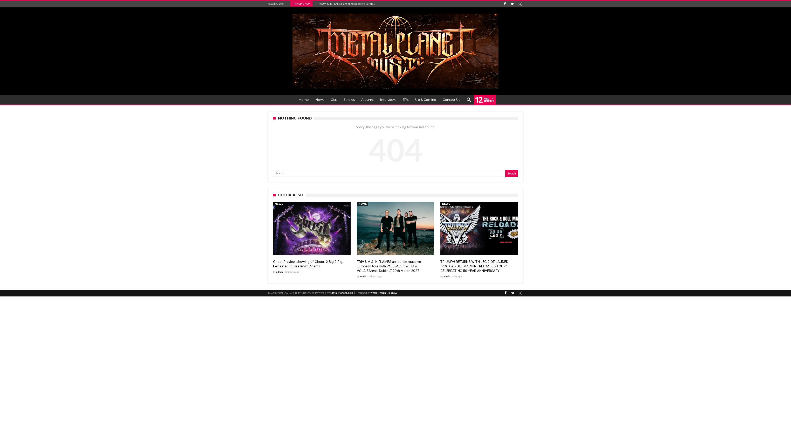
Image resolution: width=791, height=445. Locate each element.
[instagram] (520, 4)
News (279, 203)
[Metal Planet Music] (395, 13)
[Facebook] (504, 4)
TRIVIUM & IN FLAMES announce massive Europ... (344, 3)
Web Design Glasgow (384, 292)
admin (279, 272)
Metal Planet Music (341, 292)
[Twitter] (512, 4)
